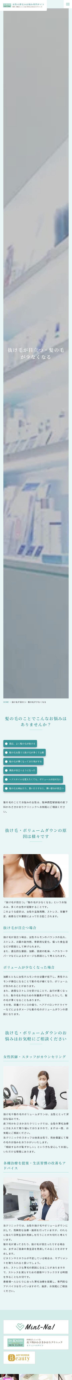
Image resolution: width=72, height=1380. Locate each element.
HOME (6, 702)
